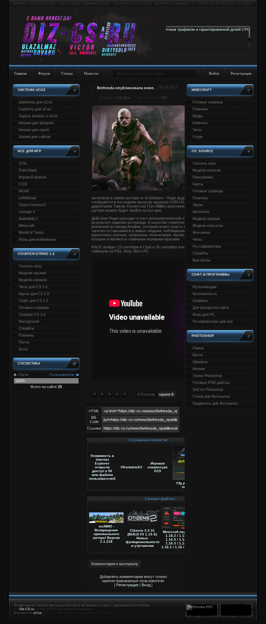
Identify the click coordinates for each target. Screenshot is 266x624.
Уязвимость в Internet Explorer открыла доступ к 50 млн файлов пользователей (102, 467)
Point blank (28, 170)
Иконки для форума (36, 123)
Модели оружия (32, 273)
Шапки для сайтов (35, 137)
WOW (24, 191)
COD (23, 184)
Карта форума (81, 613)
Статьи (67, 73)
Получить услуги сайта (133, 3)
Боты (23, 349)
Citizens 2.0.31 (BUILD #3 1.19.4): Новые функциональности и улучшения (142, 538)
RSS (247, 3)
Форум (44, 73)
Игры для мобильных (37, 239)
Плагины (26, 335)
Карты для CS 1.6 (34, 294)
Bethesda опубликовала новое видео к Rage (139, 88)
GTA (22, 163)
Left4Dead (27, 198)
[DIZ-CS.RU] (87, 37)
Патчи (24, 342)
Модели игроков (33, 280)
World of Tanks (31, 232)
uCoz (37, 613)
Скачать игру (30, 266)
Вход (146, 585)
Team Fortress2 (32, 205)
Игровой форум (32, 177)
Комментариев (159, 394)
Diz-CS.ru (26, 609)
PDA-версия (106, 613)
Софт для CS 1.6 (33, 301)
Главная (20, 73)
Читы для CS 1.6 (33, 287)
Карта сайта (55, 613)
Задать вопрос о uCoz (38, 116)
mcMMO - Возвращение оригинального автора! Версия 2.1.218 (106, 533)
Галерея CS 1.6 (32, 314)
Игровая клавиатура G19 (158, 467)
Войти (214, 73)
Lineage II (27, 212)
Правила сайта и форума (33, 3)
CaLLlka (123, 97)
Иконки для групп (34, 130)
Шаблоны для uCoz (36, 102)
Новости (91, 73)
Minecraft (26, 225)
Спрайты (26, 328)
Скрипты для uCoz (35, 109)
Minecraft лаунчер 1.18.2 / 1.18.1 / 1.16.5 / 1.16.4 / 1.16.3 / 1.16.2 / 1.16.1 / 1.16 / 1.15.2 (178, 539)
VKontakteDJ (131, 467)
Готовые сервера (34, 307)
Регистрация (241, 73)
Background (29, 321)
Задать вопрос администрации (84, 3)
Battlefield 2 (28, 219)
